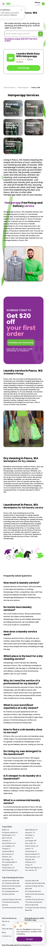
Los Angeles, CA (8, 846)
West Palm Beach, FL (33, 868)
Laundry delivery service (11, 899)
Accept (29, 939)
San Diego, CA (7, 859)
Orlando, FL (6, 841)
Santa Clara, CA (31, 846)
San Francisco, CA (32, 857)
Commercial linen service (12, 908)
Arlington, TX (7, 865)
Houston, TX (30, 832)
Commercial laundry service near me (33, 903)
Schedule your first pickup (20, 342)
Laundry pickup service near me (34, 887)
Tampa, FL (6, 849)
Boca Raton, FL (8, 854)
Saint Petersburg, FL (10, 870)
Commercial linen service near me (35, 909)
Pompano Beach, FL (10, 832)
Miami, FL (5, 830)
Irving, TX (28, 865)
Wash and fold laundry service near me (11, 887)
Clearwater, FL (30, 851)
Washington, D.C (9, 835)
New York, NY (7, 838)
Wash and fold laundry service (34, 895)
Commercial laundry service (10, 903)
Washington (23, 87)
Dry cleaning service (10, 891)
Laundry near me (32, 881)
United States (9, 87)
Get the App (23, 68)
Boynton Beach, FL (32, 854)
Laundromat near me (10, 881)
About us (5, 921)
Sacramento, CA (9, 843)
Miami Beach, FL (31, 830)
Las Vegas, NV (30, 841)
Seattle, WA (30, 859)
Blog (4, 932)
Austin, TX (29, 849)
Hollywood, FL (30, 862)
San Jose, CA (30, 843)
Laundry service (8, 894)
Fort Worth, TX (31, 870)
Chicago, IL (29, 835)
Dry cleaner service (33, 891)
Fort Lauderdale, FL (9, 862)
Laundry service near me (35, 883)
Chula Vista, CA (8, 868)
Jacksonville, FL (8, 851)
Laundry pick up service (34, 899)
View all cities (7, 929)
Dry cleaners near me (10, 883)
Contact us (6, 936)
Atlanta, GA (7, 857)
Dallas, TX (29, 838)
